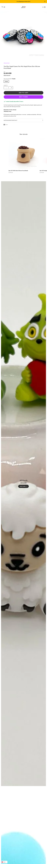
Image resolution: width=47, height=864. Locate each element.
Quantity (6, 85)
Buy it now (23, 97)
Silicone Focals (6, 63)
